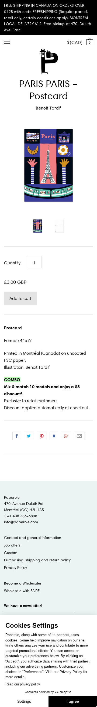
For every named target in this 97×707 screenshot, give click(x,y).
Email (79, 436)
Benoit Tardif (48, 108)
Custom (10, 552)
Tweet (29, 436)
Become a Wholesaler (22, 583)
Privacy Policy (15, 567)
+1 (66, 436)
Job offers (12, 545)
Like (16, 436)
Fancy (54, 436)
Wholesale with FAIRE (22, 590)
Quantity (12, 262)
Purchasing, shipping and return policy (37, 560)
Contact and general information (32, 537)
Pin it (42, 436)
